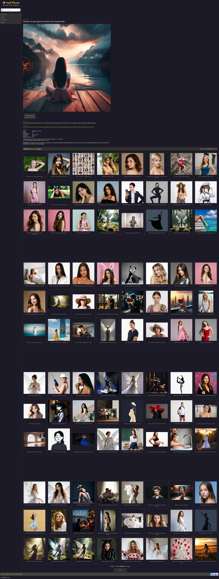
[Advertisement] (11, 50)
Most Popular (4, 14)
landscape (41, 127)
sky (68, 127)
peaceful (55, 127)
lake (37, 127)
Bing (33, 137)
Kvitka (33, 136)
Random (3, 22)
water (84, 127)
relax (58, 127)
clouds (27, 127)
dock (30, 127)
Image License (45, 140)
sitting (65, 127)
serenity (62, 127)
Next (120, 570)
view (81, 127)
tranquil (75, 127)
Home (2, 574)
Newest (2, 17)
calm (24, 127)
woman (87, 127)
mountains (46, 127)
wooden (92, 127)
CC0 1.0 (57, 139)
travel (78, 127)
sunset (71, 127)
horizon (34, 127)
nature (50, 127)
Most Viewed (4, 19)
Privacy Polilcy (18, 574)
